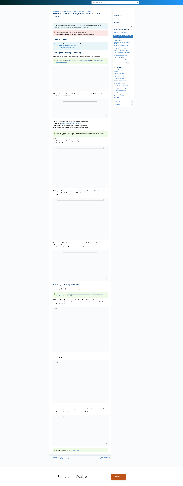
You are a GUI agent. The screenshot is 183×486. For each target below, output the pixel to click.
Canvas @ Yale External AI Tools (120, 82)
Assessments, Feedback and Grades (68, 11)
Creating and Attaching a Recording (67, 45)
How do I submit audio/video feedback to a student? (76, 15)
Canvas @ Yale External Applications (121, 89)
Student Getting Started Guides (120, 94)
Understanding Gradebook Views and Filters (123, 47)
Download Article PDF (119, 101)
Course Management (118, 87)
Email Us (119, 476)
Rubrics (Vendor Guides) (119, 57)
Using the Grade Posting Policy (120, 48)
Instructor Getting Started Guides (121, 85)
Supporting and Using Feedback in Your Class (122, 33)
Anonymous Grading (118, 40)
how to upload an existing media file (71, 123)
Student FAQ (116, 97)
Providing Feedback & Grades (83, 11)
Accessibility (116, 70)
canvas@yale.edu (75, 450)
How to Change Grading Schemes (121, 50)
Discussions (117, 22)
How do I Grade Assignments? (120, 39)
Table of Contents (60, 39)
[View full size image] (80, 78)
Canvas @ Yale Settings (119, 73)
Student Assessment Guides (120, 96)
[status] (80, 26)
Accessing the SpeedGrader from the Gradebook (78, 60)
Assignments (117, 15)
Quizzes (116, 26)
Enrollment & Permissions (119, 75)
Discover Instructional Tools (120, 90)
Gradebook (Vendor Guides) (120, 59)
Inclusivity (116, 71)
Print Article (117, 104)
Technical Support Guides (119, 76)
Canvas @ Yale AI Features (119, 83)
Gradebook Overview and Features (121, 45)
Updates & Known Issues (119, 78)
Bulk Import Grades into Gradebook (121, 54)
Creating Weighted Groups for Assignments (123, 52)
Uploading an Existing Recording (66, 47)
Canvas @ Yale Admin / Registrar (120, 80)
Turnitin (116, 19)
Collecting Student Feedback (121, 63)
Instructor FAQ (117, 92)
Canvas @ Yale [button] (47, 1)
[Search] (137, 2)
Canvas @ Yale (56, 11)
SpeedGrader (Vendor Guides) (120, 55)
